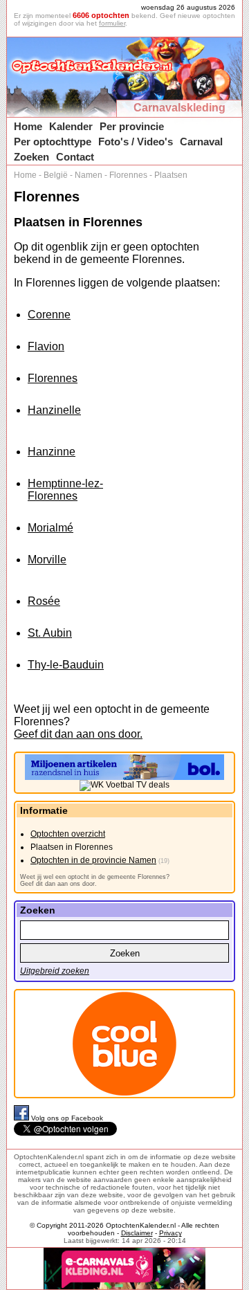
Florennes (128, 175)
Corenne (49, 314)
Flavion (46, 346)
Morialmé (50, 528)
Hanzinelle (54, 410)
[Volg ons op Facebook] (22, 1118)
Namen (88, 175)
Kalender (71, 126)
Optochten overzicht (67, 834)
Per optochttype (52, 141)
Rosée (44, 601)
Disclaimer (137, 1233)
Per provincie (132, 126)
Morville (47, 559)
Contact (75, 157)
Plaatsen (170, 175)
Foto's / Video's (135, 141)
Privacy (170, 1233)
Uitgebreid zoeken (54, 971)
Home (28, 126)
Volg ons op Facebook (67, 1118)
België (56, 175)
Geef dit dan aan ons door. (78, 734)
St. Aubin (50, 633)
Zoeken (31, 157)
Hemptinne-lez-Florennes (65, 490)
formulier (112, 23)
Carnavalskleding (179, 107)
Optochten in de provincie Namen (93, 860)
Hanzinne (51, 451)
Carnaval (201, 141)
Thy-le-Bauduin (66, 665)
